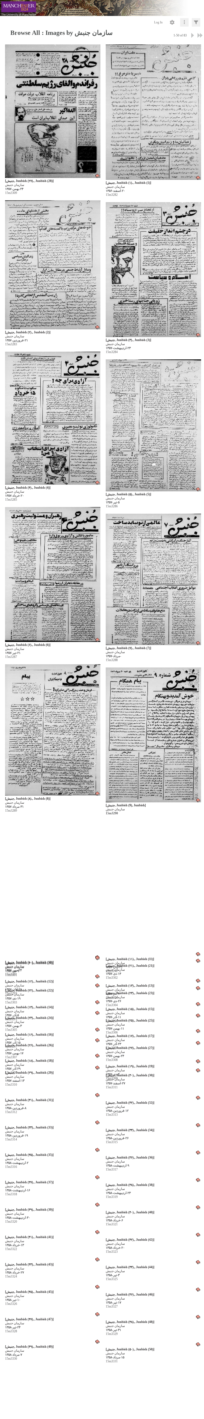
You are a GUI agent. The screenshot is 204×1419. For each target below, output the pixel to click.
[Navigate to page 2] (192, 35)
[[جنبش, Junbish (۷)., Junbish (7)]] (153, 579)
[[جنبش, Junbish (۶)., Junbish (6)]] (52, 574)
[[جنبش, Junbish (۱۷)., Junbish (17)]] (153, 1353)
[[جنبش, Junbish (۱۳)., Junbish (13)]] (153, 1046)
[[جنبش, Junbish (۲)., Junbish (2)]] (52, 265)
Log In (158, 22)
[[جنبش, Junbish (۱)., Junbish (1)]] (153, 112)
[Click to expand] (196, 22)
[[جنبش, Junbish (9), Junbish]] (153, 735)
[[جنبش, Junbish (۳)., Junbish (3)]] (153, 270)
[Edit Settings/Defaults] (172, 22)
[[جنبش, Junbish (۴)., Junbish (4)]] (52, 418)
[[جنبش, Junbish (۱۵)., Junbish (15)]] (153, 1200)
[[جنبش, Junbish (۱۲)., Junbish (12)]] (52, 1048)
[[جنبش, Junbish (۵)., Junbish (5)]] (153, 425)
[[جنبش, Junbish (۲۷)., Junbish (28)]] (52, 111)
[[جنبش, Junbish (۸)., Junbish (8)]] (52, 730)
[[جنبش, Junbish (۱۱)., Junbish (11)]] (153, 888)
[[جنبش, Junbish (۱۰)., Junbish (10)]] (52, 889)
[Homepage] (102, 8)
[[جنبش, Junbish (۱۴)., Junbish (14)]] (52, 1203)
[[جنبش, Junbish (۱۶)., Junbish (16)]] (52, 1356)
